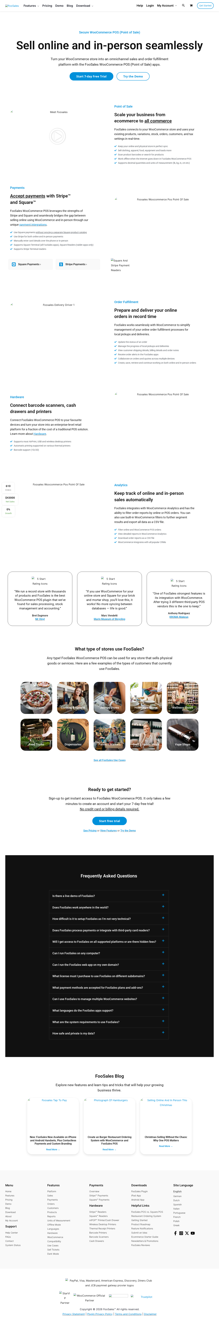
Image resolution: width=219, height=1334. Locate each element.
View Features (108, 830)
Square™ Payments (99, 1199)
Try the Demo (128, 830)
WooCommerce (55, 1237)
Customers (53, 1208)
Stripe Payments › (76, 264)
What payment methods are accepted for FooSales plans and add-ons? (97, 987)
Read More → (53, 1149)
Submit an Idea (139, 1232)
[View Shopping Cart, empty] (191, 5)
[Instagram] (181, 1233)
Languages (53, 1228)
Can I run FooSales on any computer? (76, 953)
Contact (9, 1241)
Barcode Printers (98, 1232)
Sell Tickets (53, 1249)
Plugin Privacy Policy (100, 1314)
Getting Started (139, 1220)
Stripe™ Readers (97, 1211)
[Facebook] (175, 1233)
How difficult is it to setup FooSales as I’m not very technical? (91, 918)
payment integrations (33, 224)
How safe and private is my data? (73, 1033)
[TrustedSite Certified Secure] (117, 1298)
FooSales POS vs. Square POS (147, 1211)
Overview (94, 1191)
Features (9, 1195)
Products (52, 1212)
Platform (51, 1191)
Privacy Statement (74, 1314)
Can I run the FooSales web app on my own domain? (85, 964)
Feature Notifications (142, 1228)
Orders (51, 1203)
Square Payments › (29, 264)
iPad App (136, 1195)
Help (140, 5)
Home (8, 1191)
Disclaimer (150, 1314)
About (8, 1216)
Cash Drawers (96, 1241)
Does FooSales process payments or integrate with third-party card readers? (101, 930)
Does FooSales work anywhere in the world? (80, 907)
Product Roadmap (140, 1224)
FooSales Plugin (139, 1191)
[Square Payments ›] (14, 264)
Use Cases (52, 1245)
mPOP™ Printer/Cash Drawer (104, 1220)
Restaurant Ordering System (146, 1216)
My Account (165, 5)
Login (150, 5)
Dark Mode (53, 1253)
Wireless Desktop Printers (102, 1224)
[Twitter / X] (187, 1233)
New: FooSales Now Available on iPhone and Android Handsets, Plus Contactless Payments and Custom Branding (53, 1140)
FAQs (8, 1236)
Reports (51, 1216)
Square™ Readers (98, 1216)
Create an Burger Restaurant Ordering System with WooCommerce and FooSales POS (109, 1140)
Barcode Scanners (99, 1236)
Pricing (9, 1199)
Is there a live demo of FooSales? (73, 896)
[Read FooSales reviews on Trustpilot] (144, 1298)
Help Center (11, 1232)
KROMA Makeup (178, 617)
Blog (7, 1208)
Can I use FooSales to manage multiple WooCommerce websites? (94, 999)
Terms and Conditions (128, 1314)
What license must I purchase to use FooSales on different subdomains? (98, 976)
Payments (52, 1199)
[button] (37, 5)
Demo (8, 1203)
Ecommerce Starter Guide (144, 1236)
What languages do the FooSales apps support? (82, 1010)
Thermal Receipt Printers (102, 1228)
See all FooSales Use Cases (110, 760)
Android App (137, 1199)
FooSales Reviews (140, 1245)
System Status (13, 1245)
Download (10, 1212)
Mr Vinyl (40, 619)
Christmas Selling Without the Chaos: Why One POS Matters (166, 1139)
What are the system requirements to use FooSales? (85, 1022)
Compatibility (54, 1241)
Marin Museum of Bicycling (109, 619)
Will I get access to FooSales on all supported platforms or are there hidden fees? (104, 941)
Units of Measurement (58, 1220)
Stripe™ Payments (98, 1195)
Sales (50, 1195)
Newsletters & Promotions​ (144, 1241)
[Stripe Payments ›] (61, 264)
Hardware (40, 433)
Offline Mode (54, 1224)
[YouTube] (193, 1233)
